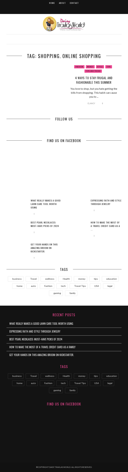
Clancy (91, 103)
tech (63, 285)
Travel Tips (80, 285)
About (62, 3)
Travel (33, 278)
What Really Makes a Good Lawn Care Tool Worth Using (46, 204)
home (19, 285)
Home (52, 3)
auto (33, 285)
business (17, 278)
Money (90, 67)
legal (110, 285)
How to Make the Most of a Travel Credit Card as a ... (105, 226)
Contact (74, 3)
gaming (57, 293)
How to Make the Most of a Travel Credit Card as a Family (42, 347)
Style (100, 67)
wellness (49, 278)
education (111, 278)
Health (66, 278)
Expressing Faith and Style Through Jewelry (106, 202)
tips (96, 278)
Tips (109, 67)
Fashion (79, 67)
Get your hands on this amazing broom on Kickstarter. (44, 248)
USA (96, 285)
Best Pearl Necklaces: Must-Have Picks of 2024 (45, 224)
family (73, 293)
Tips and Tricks (93, 71)
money (81, 278)
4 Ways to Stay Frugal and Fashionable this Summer (93, 80)
